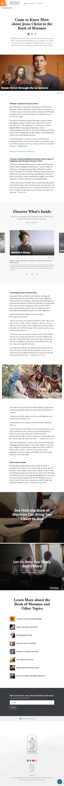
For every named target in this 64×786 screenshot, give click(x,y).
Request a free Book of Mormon (22, 151)
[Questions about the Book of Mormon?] (59, 781)
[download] (61, 92)
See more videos (31, 222)
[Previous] (27, 274)
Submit (13, 708)
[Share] (57, 92)
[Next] (37, 274)
